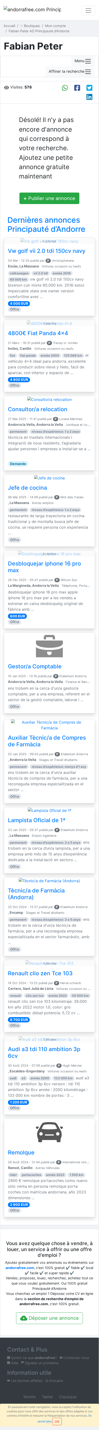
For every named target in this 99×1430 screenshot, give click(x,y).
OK (57, 1421)
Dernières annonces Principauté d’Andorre (46, 224)
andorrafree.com (20, 1268)
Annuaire (55, 1381)
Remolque (21, 1152)
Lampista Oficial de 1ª (36, 820)
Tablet (47, 1396)
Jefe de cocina (27, 487)
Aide (14, 1363)
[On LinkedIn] (89, 96)
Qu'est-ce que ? (33, 1358)
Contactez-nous (75, 1358)
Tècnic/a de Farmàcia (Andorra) (36, 894)
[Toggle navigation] (88, 10)
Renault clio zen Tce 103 (40, 973)
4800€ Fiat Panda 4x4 (38, 333)
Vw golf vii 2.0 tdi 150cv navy (46, 251)
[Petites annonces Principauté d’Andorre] (32, 10)
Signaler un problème (41, 1363)
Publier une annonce (49, 198)
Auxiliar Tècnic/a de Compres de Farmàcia (47, 741)
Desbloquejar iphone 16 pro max (44, 567)
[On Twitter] (89, 87)
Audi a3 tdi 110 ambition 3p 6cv (44, 1052)
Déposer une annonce (53, 1318)
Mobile (29, 1396)
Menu (79, 61)
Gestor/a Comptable (35, 666)
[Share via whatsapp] (64, 87)
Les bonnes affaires (26, 1381)
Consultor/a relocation (37, 409)
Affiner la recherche (66, 71)
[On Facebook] (77, 87)
